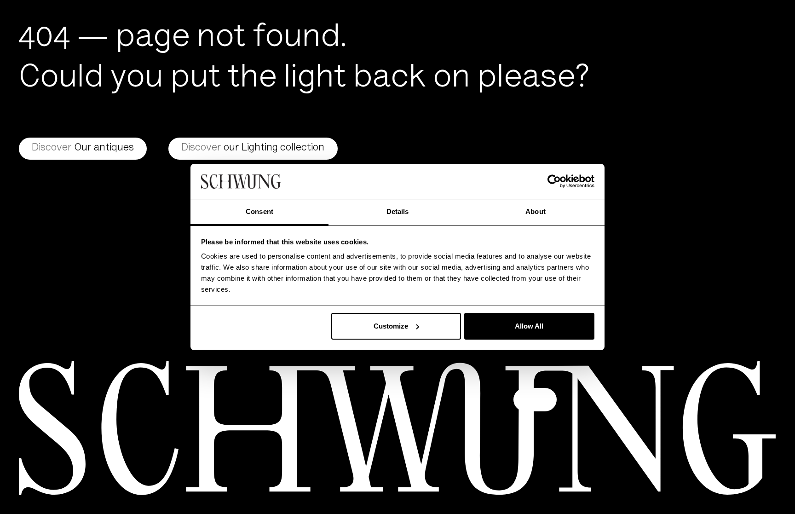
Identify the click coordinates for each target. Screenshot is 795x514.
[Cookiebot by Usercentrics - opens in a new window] (554, 181)
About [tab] (535, 211)
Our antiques (83, 148)
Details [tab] (397, 211)
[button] (535, 399)
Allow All (529, 326)
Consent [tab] (259, 211)
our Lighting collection (252, 148)
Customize (391, 326)
